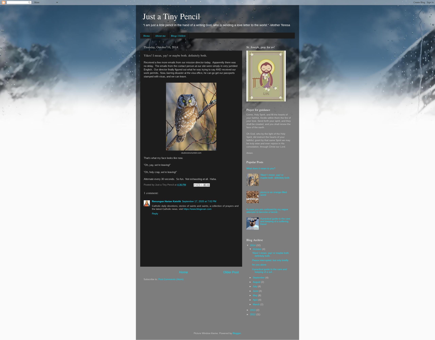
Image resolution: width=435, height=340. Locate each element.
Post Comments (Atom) (171, 279)
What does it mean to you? (260, 168)
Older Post (231, 272)
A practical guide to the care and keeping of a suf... (269, 270)
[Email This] (195, 185)
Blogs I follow (178, 35)
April (255, 300)
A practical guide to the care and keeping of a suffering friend (275, 221)
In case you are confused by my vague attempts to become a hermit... (267, 210)
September (259, 277)
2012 (253, 314)
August (257, 282)
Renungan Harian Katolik (166, 201)
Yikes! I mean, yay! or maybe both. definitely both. (275, 176)
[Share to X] (201, 185)
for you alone (259, 264)
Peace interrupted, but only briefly (270, 260)
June (256, 291)
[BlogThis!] (198, 185)
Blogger (237, 333)
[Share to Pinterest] (208, 185)
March (256, 304)
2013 (253, 310)
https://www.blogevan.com (198, 209)
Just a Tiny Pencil (171, 16)
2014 (253, 245)
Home (146, 35)
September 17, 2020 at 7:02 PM (199, 201)
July (255, 286)
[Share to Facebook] (205, 185)
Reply (155, 213)
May (255, 295)
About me (160, 35)
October (257, 249)
